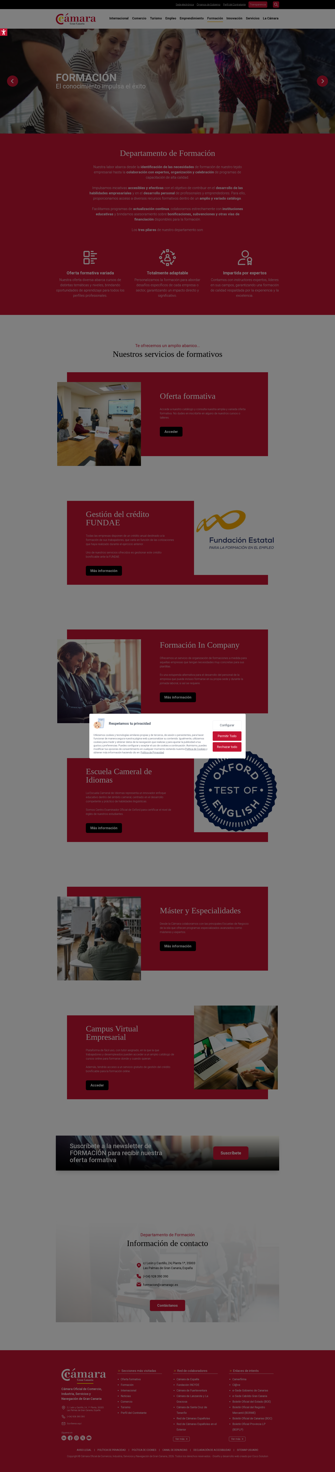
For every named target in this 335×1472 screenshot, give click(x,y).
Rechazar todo (227, 747)
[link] (3, 32)
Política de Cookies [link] (195, 749)
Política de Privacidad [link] (152, 752)
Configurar (227, 725)
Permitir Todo (227, 736)
